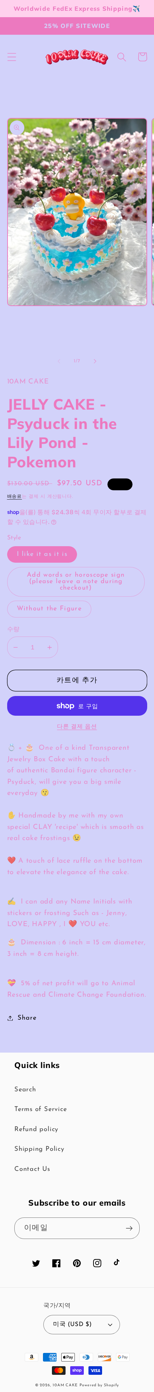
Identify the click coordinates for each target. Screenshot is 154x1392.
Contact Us (32, 1169)
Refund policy (36, 1129)
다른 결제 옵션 (77, 727)
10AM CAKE (65, 1385)
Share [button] (27, 1018)
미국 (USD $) (72, 1324)
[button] (11, 57)
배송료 (14, 496)
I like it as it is (42, 554)
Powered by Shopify (99, 1385)
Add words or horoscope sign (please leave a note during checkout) (76, 581)
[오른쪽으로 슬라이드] (95, 361)
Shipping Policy (39, 1149)
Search (25, 1089)
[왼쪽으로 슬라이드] (59, 361)
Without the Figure (49, 608)
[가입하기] (129, 1228)
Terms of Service (40, 1109)
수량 (13, 629)
